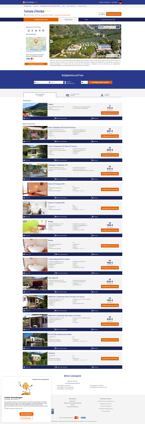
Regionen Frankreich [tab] (72, 381)
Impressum (72, 401)
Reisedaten (37, 79)
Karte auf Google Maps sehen (62, 15)
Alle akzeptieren (26, 414)
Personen (84, 79)
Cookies (72, 404)
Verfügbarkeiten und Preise (110, 113)
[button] (36, 42)
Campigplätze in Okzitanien (96, 385)
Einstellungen (26, 418)
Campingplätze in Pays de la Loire (98, 387)
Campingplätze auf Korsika (63, 385)
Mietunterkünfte (70, 83)
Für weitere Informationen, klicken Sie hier (13, 408)
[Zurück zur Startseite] (30, 2)
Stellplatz (68, 81)
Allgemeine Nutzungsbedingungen (72, 403)
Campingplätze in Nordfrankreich (65, 389)
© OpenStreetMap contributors (33, 51)
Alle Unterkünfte (40, 95)
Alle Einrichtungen (31, 34)
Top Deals (114, 2)
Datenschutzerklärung (72, 406)
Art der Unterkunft (71, 79)
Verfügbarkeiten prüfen (114, 14)
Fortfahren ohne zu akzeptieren (40, 379)
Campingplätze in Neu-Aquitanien (65, 387)
